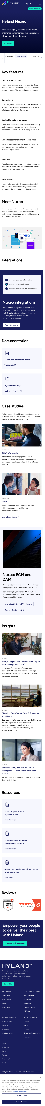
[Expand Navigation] (40, 4)
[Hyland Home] (10, 3)
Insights (4, 1003)
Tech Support (6, 1063)
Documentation (35, 56)
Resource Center (29, 995)
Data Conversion (7, 1033)
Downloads (27, 1003)
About (26, 1025)
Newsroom (27, 1037)
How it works (8, 56)
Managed (5, 1025)
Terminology (28, 999)
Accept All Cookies (21, 1102)
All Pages (27, 1011)
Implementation (7, 1021)
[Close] (40, 1077)
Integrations (21, 56)
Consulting (5, 1029)
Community (6, 1047)
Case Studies (6, 995)
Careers (26, 1021)
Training (4, 1055)
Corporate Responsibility (32, 1033)
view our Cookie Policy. (20, 1091)
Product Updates (29, 1007)
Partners (26, 1029)
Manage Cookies (22, 1096)
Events (4, 1051)
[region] (21, 1090)
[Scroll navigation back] (2, 58)
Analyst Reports (7, 999)
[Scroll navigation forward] (41, 58)
